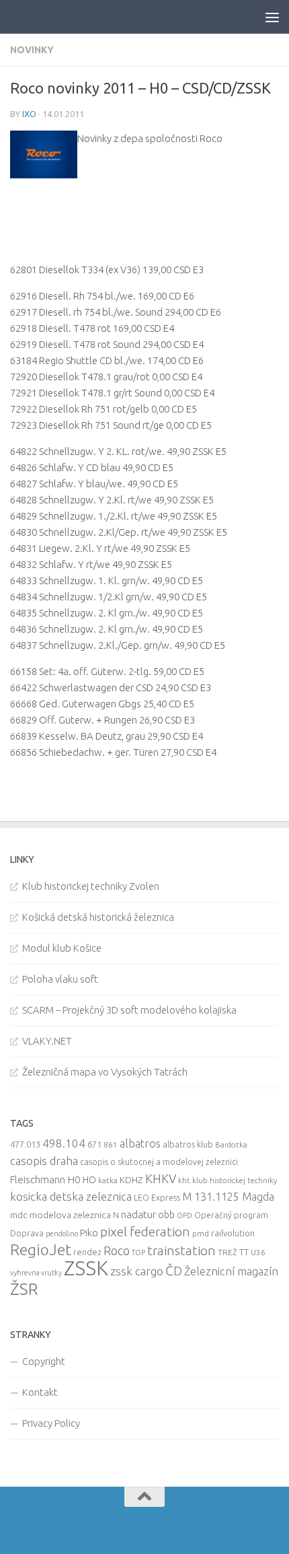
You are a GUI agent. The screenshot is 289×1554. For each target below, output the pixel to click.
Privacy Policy (51, 1423)
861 (111, 1144)
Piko (89, 1232)
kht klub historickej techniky (227, 1180)
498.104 (63, 1143)
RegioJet (40, 1249)
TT (244, 1251)
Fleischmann (37, 1179)
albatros (140, 1143)
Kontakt (40, 1392)
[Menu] (272, 17)
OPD (184, 1215)
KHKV (160, 1178)
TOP (138, 1252)
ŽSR (24, 1288)
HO (89, 1179)
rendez (87, 1252)
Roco (117, 1251)
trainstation (181, 1250)
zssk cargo (136, 1271)
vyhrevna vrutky (36, 1273)
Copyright (43, 1361)
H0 (74, 1179)
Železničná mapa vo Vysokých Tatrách (105, 1072)
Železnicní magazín (231, 1271)
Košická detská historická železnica (98, 917)
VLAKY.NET (47, 1041)
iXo (29, 113)
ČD (173, 1270)
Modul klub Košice (61, 948)
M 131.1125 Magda (228, 1197)
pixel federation (145, 1231)
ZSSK (86, 1268)
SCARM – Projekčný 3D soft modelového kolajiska (129, 1010)
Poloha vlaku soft (60, 979)
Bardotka (231, 1145)
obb (166, 1214)
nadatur (138, 1214)
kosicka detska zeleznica (71, 1196)
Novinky (32, 49)
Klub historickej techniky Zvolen (90, 886)
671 (94, 1144)
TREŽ (227, 1252)
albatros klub (188, 1144)
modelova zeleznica (70, 1214)
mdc (19, 1214)
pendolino (62, 1234)
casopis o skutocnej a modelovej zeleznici (159, 1162)
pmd (200, 1233)
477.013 (25, 1144)
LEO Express (157, 1197)
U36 (258, 1252)
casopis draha (44, 1160)
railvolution (233, 1233)
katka (108, 1180)
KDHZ (131, 1179)
